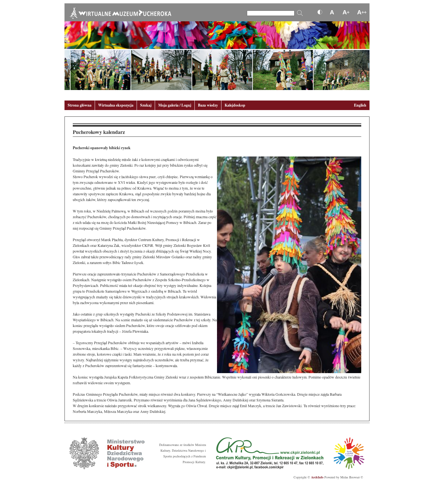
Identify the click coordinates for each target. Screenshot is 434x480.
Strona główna (80, 105)
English (360, 105)
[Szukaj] (300, 13)
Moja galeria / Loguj (174, 105)
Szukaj (146, 105)
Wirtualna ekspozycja (115, 105)
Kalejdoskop (235, 105)
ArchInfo (317, 477)
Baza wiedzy (208, 105)
